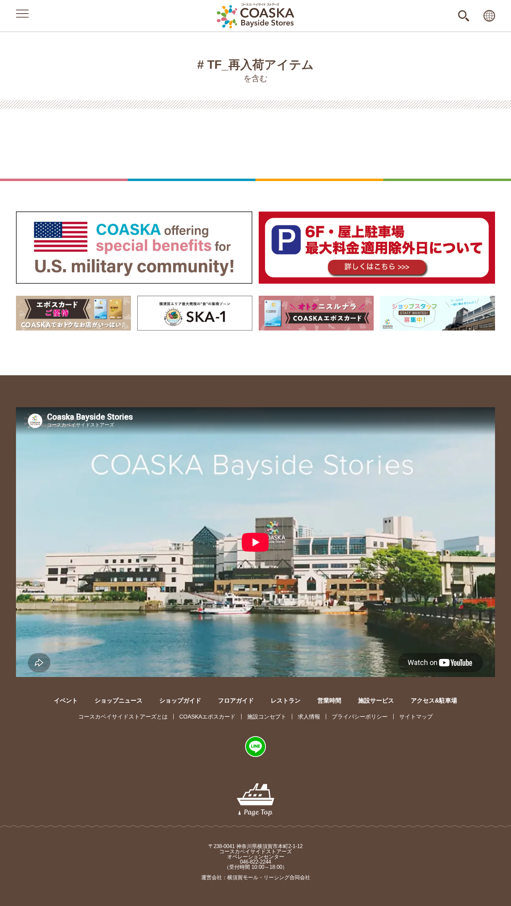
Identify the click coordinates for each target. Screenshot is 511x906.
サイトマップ (416, 716)
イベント (66, 700)
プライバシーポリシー (360, 716)
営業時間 (329, 700)
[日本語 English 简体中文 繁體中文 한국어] (489, 16)
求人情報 (309, 716)
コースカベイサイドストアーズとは (123, 716)
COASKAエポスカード (207, 716)
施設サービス (376, 700)
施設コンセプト (266, 716)
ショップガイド (180, 700)
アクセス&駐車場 (434, 700)
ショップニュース (119, 700)
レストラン (286, 700)
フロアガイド (236, 700)
